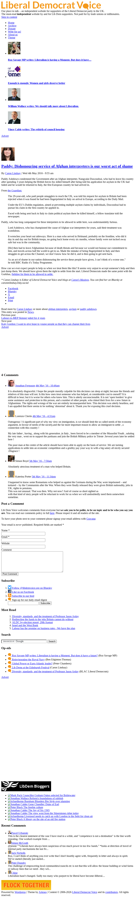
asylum (72, 309)
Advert (5, 135)
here (52, 513)
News (31, 312)
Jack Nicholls (18, 853)
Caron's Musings (80, 279)
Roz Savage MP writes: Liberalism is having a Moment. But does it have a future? (54, 655)
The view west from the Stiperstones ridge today (53, 813)
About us (13, 34)
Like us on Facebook (22, 592)
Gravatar (90, 518)
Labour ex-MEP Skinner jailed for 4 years (23, 318)
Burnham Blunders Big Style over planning (47, 801)
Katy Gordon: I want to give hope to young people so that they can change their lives (45, 324)
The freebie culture (33, 807)
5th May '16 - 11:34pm (44, 476)
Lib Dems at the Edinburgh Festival (30, 667)
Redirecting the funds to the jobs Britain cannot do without (42, 619)
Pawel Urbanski (19, 833)
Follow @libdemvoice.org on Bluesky (31, 588)
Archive (12, 25)
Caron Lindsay (13, 173)
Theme (11, 37)
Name (4, 530)
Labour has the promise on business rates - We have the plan (43, 628)
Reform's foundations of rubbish (46, 798)
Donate (12, 28)
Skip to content (9, 17)
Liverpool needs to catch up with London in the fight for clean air (58, 816)
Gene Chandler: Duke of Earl (43, 804)
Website (5, 543)
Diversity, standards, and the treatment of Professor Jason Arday (45, 616)
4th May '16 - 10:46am (48, 385)
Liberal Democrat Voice (84, 892)
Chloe (14, 872)
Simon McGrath (19, 843)
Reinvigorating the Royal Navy (28, 659)
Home (11, 22)
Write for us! (14, 31)
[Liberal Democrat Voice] (51, 8)
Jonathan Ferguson (25, 385)
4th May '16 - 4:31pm (44, 416)
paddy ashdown (88, 309)
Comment (6, 549)
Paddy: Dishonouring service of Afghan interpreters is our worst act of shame (67, 166)
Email (4, 536)
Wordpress (20, 892)
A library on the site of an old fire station (44, 819)
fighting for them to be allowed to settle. (32, 274)
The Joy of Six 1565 (39, 810)
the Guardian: (15, 190)
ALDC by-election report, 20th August (32, 622)
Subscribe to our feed (22, 596)
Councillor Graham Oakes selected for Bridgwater (48, 795)
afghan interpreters (58, 309)
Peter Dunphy (18, 862)
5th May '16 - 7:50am (40, 461)
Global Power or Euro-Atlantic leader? (31, 663)
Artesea (43, 892)
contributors (111, 892)
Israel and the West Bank (25, 625)
